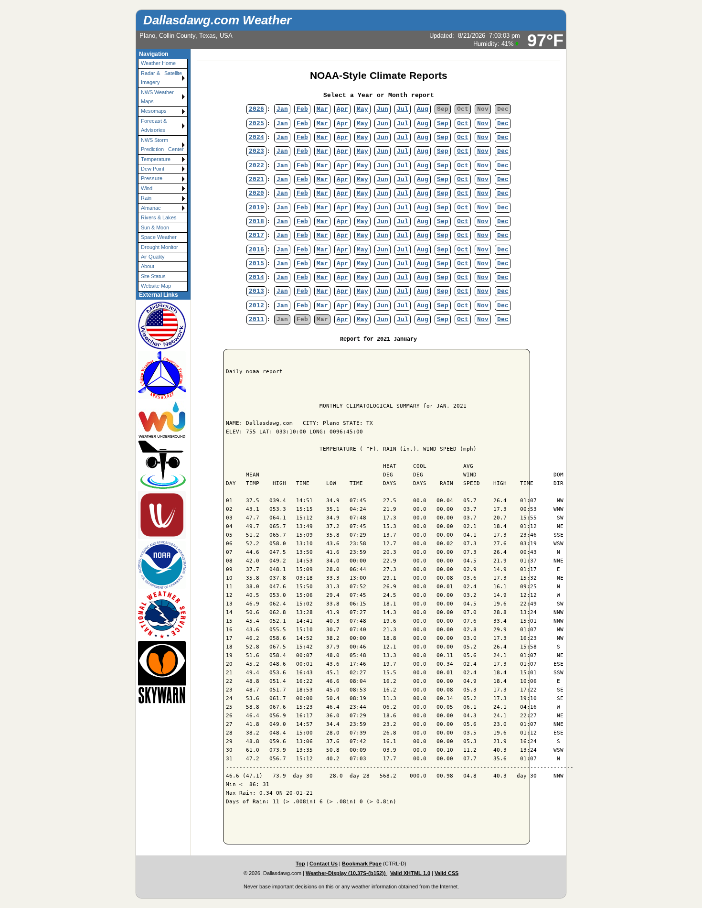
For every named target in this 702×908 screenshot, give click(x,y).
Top (300, 863)
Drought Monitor (159, 247)
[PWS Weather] (159, 464)
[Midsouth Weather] (159, 325)
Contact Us (323, 863)
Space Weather (159, 237)
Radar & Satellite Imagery (163, 77)
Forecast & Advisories (154, 125)
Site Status (153, 276)
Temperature (155, 159)
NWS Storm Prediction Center (162, 144)
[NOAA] (159, 565)
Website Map (156, 286)
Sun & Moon (155, 227)
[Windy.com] (159, 514)
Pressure (151, 178)
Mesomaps (154, 111)
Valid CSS (446, 873)
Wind (146, 188)
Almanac (151, 208)
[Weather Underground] (159, 420)
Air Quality (153, 256)
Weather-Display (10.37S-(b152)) (346, 873)
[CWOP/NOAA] (159, 375)
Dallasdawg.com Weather (217, 20)
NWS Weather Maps (157, 96)
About (147, 266)
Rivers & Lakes (159, 217)
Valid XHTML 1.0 (410, 873)
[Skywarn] (159, 671)
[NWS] (159, 615)
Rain (146, 198)
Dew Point (152, 169)
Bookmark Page (362, 863)
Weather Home (158, 63)
